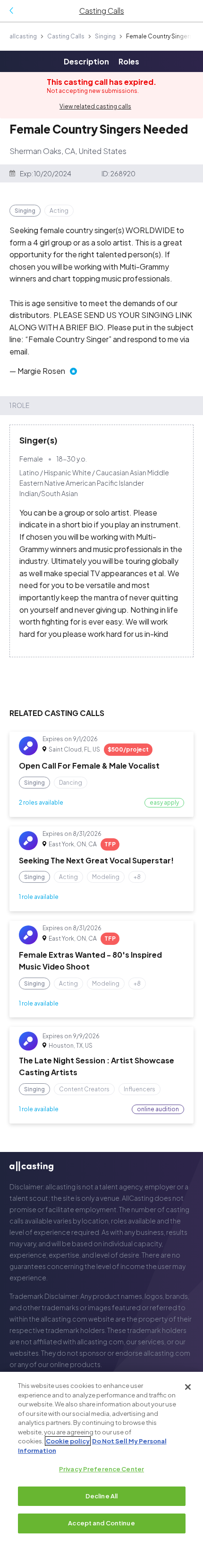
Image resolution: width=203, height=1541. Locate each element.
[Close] (188, 1387)
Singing (105, 36)
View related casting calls (95, 106)
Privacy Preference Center (101, 1469)
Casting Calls (66, 36)
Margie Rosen (41, 371)
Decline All (101, 1496)
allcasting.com (64, 1318)
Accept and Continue (101, 1523)
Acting (59, 210)
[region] (101, 1456)
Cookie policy (68, 1441)
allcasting (23, 36)
